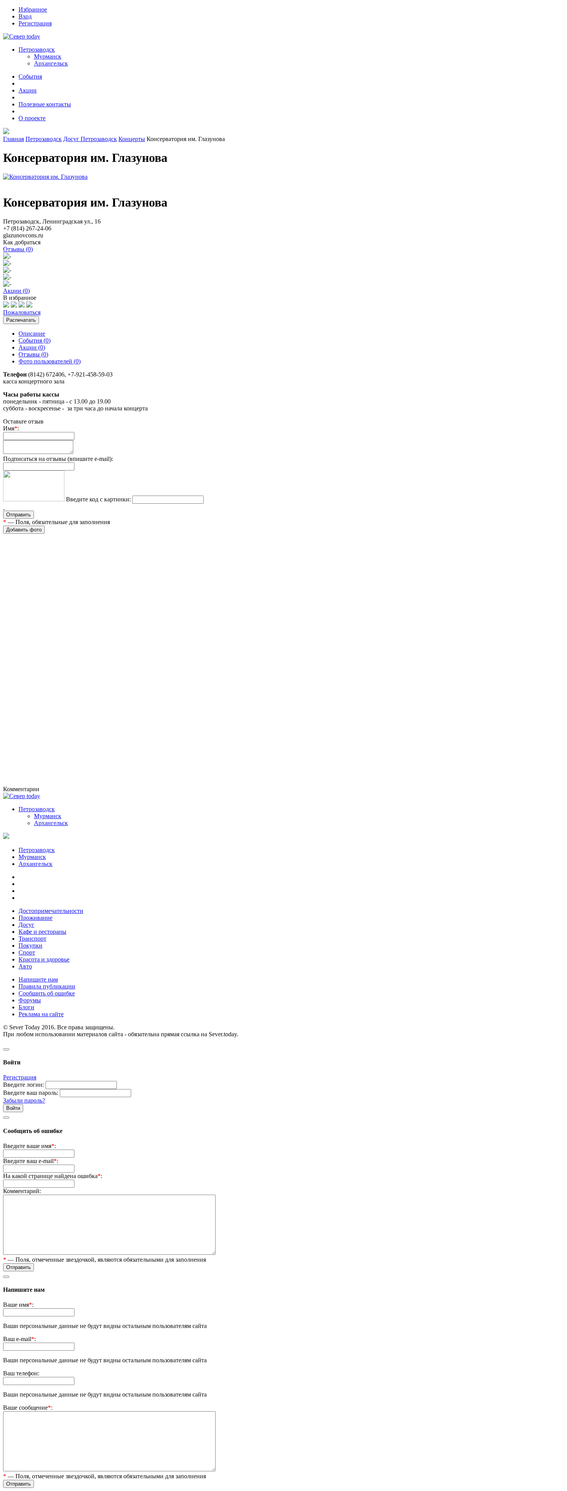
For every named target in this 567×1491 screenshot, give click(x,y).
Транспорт (32, 938)
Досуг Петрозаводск (90, 139)
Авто (25, 966)
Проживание (35, 917)
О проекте (32, 118)
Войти (13, 1108)
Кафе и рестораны (42, 931)
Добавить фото (24, 530)
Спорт (27, 952)
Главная (13, 139)
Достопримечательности (51, 911)
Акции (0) (32, 347)
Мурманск (47, 56)
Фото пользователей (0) (50, 361)
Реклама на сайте (41, 1014)
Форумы (30, 1000)
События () (35, 340)
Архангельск (51, 63)
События (30, 76)
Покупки (30, 945)
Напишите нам (38, 979)
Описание (32, 333)
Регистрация (19, 1077)
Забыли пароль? (24, 1100)
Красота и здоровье (44, 959)
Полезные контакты (45, 104)
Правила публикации (47, 986)
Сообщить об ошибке (47, 993)
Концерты (131, 139)
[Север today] (21, 36)
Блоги (26, 1007)
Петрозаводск (43, 139)
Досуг (26, 924)
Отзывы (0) (33, 354)
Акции (28, 90)
